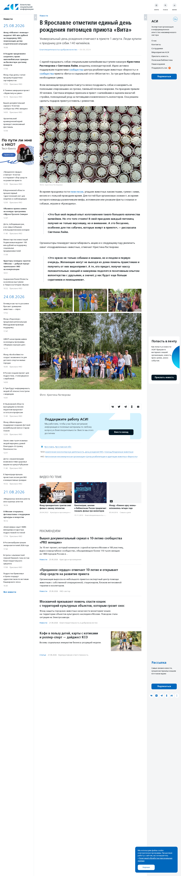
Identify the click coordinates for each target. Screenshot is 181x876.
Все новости (9, 592)
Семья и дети (125, 512)
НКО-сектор (65, 591)
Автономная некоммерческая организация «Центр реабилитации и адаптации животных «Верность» (91, 456)
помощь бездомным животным (118, 452)
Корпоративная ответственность (73, 655)
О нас (154, 40)
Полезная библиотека (162, 60)
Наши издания (158, 64)
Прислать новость (159, 56)
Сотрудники (157, 48)
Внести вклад (121, 432)
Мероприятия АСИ (160, 52)
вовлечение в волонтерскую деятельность (64, 452)
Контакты (156, 44)
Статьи (43, 655)
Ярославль (49, 447)
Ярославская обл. (63, 447)
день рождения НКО (94, 452)
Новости (44, 15)
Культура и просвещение (60, 512)
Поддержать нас (159, 68)
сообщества (76, 69)
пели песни (76, 191)
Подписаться (164, 76)
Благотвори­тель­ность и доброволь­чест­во (58, 49)
